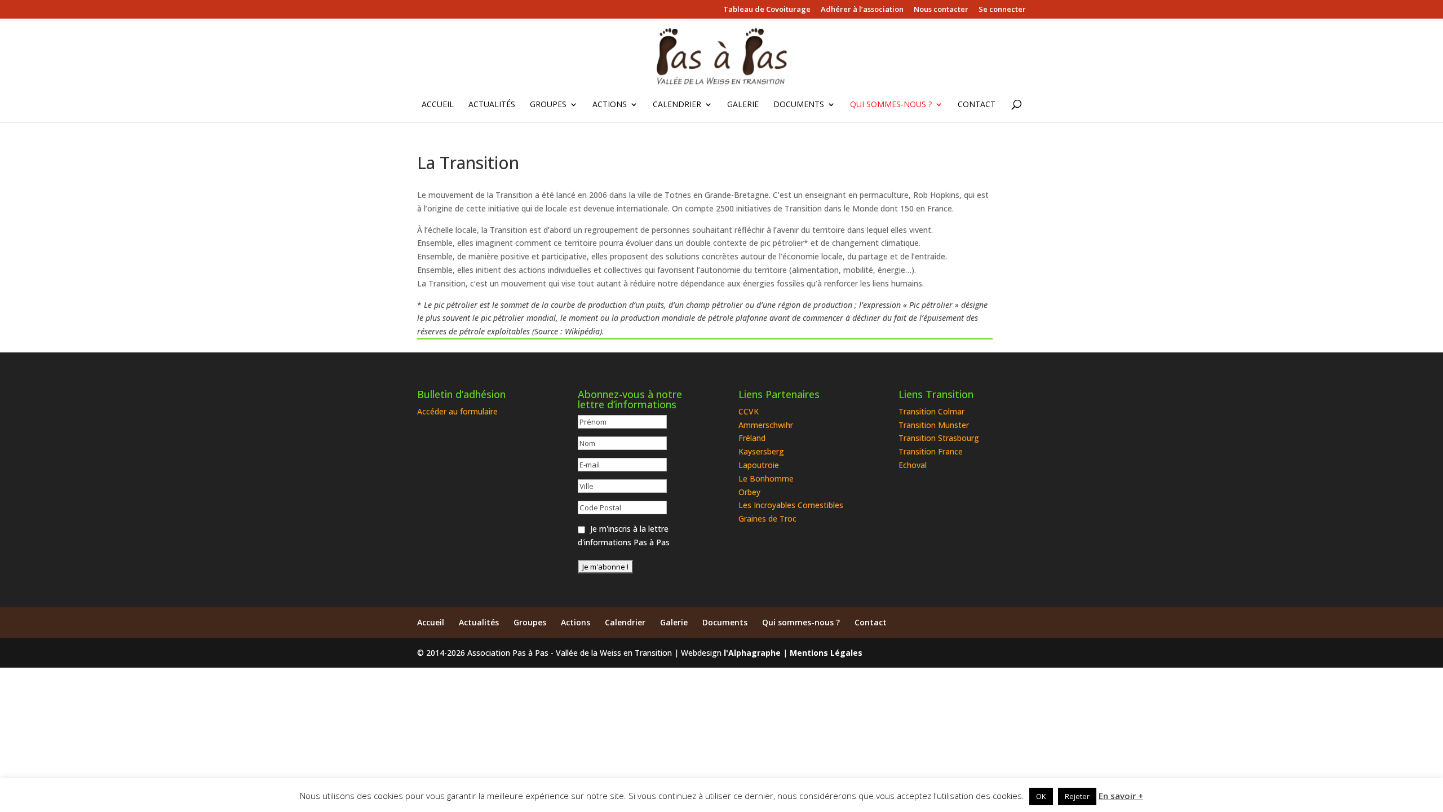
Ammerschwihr (765, 425)
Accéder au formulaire (457, 411)
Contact (976, 104)
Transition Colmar (931, 411)
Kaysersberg (761, 451)
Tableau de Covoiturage (767, 10)
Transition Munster (933, 425)
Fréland (751, 438)
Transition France (930, 451)
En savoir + (1121, 795)
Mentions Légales (826, 652)
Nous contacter (941, 10)
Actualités (491, 104)
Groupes (548, 104)
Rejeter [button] (1077, 796)
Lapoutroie (758, 465)
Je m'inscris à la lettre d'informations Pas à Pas (624, 535)
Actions (609, 104)
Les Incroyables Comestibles (790, 505)
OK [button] (1041, 796)
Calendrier (677, 104)
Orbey (749, 492)
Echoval (912, 465)
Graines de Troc (767, 518)
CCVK (748, 411)
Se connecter (1002, 10)
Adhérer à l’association (862, 10)
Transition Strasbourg (938, 438)
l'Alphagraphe (752, 652)
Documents (798, 104)
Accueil (438, 104)
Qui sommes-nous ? (891, 104)
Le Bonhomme (766, 478)
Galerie (743, 104)
